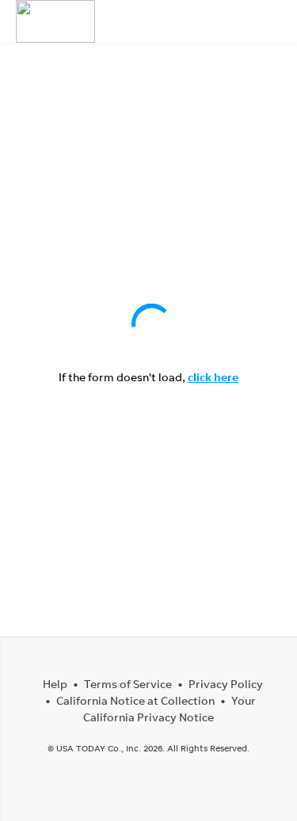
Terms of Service (128, 683)
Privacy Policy (225, 683)
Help (55, 683)
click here (213, 377)
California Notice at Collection (135, 700)
